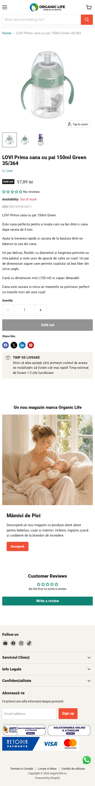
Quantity (7, 300)
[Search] (87, 20)
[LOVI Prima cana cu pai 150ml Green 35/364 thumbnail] (9, 140)
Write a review (47, 601)
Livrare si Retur (47, 768)
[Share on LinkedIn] (22, 345)
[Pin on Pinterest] (30, 345)
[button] (12, 192)
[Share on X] (14, 345)
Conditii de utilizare (73, 768)
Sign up (68, 713)
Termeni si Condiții (21, 768)
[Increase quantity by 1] (40, 310)
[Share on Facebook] (5, 345)
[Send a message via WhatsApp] (87, 760)
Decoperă (17, 546)
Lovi (9, 171)
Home (6, 33)
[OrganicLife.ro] (41, 749)
